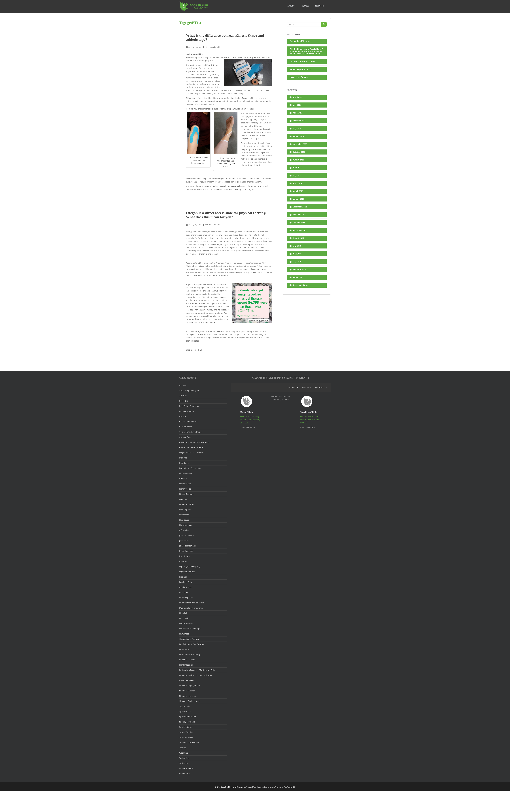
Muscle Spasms (186, 597)
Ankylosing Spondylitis (189, 390)
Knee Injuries (185, 556)
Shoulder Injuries (187, 690)
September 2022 (300, 230)
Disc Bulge (184, 463)
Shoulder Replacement (189, 701)
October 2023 (299, 152)
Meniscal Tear (185, 587)
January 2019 (298, 277)
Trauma (182, 747)
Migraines (183, 592)
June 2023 (297, 167)
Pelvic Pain (184, 649)
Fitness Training (186, 494)
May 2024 (297, 128)
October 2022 (299, 222)
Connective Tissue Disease (191, 447)
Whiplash (183, 763)
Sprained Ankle (186, 737)
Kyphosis (183, 561)
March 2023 (298, 191)
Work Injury (184, 773)
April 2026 (297, 113)
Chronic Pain (185, 437)
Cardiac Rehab (185, 426)
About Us (292, 6)
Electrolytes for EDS (299, 77)
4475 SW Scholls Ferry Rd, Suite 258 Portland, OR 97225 (250, 419)
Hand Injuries (185, 509)
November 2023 (300, 144)
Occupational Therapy (300, 41)
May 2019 (297, 261)
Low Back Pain (185, 582)
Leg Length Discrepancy (189, 566)
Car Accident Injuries (188, 421)
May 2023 (297, 175)
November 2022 (300, 214)
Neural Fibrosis (186, 623)
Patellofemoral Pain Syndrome (192, 644)
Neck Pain (183, 613)
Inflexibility (184, 530)
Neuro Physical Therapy (189, 628)
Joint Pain (183, 540)
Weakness (183, 753)
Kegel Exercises (186, 551)
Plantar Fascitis (186, 665)
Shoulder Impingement (189, 685)
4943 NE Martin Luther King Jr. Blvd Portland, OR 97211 (310, 419)
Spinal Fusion (185, 711)
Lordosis (183, 577)
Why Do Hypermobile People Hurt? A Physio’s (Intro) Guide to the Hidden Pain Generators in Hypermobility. (306, 51)
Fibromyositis (185, 489)
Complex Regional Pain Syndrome (194, 442)
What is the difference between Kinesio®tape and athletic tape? (225, 37)
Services (305, 6)
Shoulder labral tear (188, 696)
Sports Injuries (185, 727)
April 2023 (297, 183)
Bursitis (182, 416)
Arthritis (183, 395)
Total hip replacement (189, 742)
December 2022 (300, 206)
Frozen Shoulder (186, 504)
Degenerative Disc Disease (191, 452)
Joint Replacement (187, 546)
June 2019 (297, 253)
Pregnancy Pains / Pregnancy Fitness (195, 675)
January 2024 (298, 136)
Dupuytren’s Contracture (190, 468)
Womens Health (186, 768)
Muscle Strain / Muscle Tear (191, 602)
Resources (319, 6)
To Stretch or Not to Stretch (302, 61)
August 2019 (298, 238)
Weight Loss (184, 758)
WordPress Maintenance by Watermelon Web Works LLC (274, 787)
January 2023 (298, 199)
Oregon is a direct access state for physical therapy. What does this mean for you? (226, 215)
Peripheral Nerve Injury (189, 654)
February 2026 (299, 120)
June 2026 (297, 97)
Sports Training (186, 732)
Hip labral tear (185, 525)
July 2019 (297, 246)
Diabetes (183, 457)
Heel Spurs (184, 520)
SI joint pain (184, 706)
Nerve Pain (184, 618)
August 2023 (298, 159)
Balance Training (186, 411)
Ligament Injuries (187, 571)
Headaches (184, 514)
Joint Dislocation (186, 535)
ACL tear (183, 385)
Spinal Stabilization (187, 716)
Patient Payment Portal (300, 69)
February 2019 (299, 269)
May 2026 (297, 105)
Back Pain (183, 401)
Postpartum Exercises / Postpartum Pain (197, 670)
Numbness (184, 634)
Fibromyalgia (185, 483)
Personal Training (187, 659)
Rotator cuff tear (186, 680)
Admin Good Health (212, 47)
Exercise (183, 478)
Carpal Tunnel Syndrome (190, 432)
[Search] (324, 24)
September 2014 (300, 285)
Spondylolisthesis (187, 722)
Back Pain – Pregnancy (189, 406)
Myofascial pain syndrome (191, 608)
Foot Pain (183, 499)
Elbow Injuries (185, 473)
